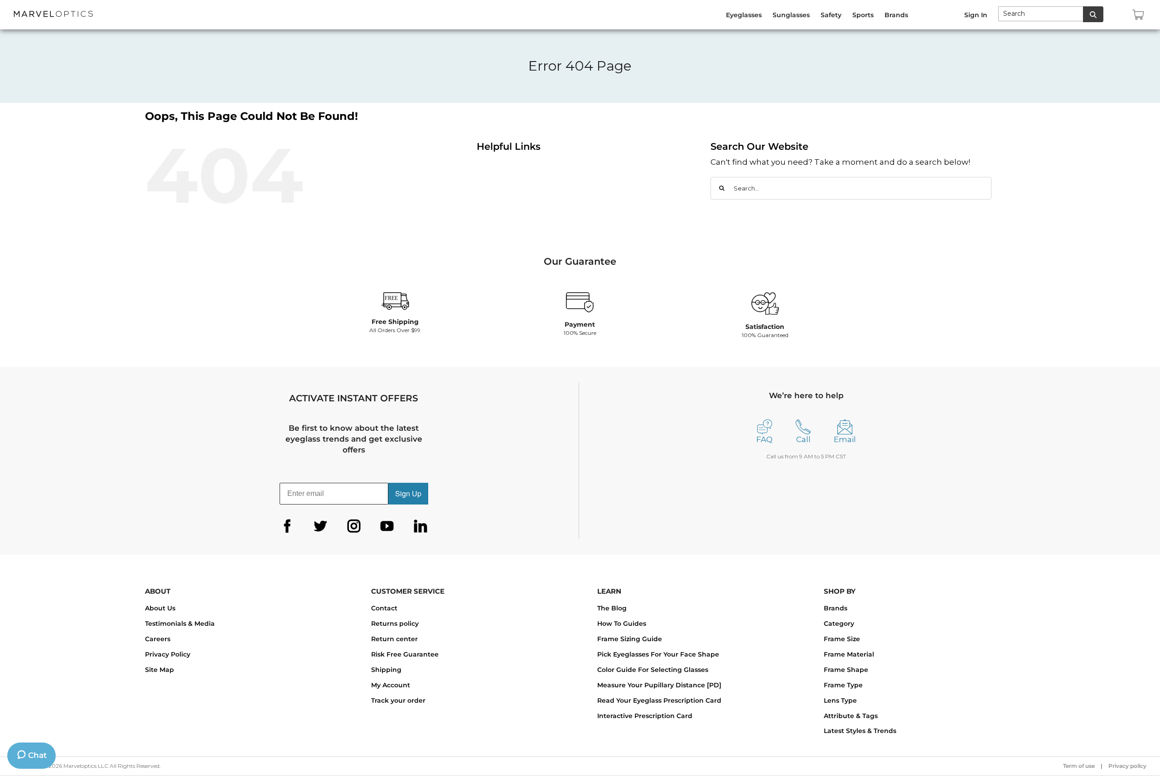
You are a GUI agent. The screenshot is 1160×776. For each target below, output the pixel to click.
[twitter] (320, 526)
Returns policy (395, 623)
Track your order (398, 700)
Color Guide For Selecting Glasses (652, 670)
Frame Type (843, 685)
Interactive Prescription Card (644, 716)
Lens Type (840, 700)
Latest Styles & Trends (860, 731)
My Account (390, 685)
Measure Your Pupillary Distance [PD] (659, 685)
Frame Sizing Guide (629, 639)
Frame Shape (846, 670)
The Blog (612, 608)
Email (845, 439)
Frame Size (842, 639)
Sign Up (408, 493)
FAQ (764, 439)
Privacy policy (1127, 765)
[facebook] (287, 526)
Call (803, 439)
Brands (835, 608)
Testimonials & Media (180, 623)
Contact (384, 608)
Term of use (1079, 765)
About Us (160, 608)
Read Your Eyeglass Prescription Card (659, 700)
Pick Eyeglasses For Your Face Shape (658, 654)
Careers (157, 639)
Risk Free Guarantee (405, 654)
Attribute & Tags (851, 716)
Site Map (159, 670)
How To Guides (621, 623)
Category (839, 623)
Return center (394, 639)
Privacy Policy (167, 654)
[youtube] (387, 526)
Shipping (386, 670)
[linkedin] (420, 526)
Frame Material (849, 654)
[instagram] (354, 526)
